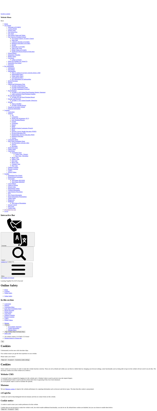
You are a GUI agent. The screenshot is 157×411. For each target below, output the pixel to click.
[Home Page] (7, 278)
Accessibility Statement (14, 326)
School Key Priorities (14, 55)
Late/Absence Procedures (15, 192)
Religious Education (17, 136)
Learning (7, 110)
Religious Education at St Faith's (21, 43)
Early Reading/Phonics (18, 120)
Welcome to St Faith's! (14, 27)
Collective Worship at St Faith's (21, 42)
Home (6, 24)
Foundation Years (17, 152)
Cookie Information (13, 328)
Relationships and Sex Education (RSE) (23, 134)
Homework (11, 200)
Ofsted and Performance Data (16, 84)
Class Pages (11, 151)
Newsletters (11, 69)
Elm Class (14, 161)
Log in (6, 211)
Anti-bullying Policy (17, 77)
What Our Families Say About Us (17, 61)
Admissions (11, 68)
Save (16, 409)
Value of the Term (17, 48)
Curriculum (11, 112)
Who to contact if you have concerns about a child (26, 73)
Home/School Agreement (15, 177)
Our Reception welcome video (20, 143)
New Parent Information (15, 195)
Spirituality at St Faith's (18, 46)
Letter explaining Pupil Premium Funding (23, 94)
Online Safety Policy (18, 76)
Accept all (10, 360)
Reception (14, 146)
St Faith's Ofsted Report (18, 86)
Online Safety (12, 149)
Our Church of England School (17, 37)
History (14, 125)
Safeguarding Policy (17, 74)
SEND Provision (13, 81)
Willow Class (15, 159)
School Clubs (12, 187)
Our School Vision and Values (16, 35)
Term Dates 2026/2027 (18, 182)
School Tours (12, 30)
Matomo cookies (10, 389)
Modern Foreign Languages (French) (22, 128)
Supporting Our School (14, 63)
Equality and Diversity (14, 99)
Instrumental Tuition (14, 188)
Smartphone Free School (15, 175)
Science (14, 138)
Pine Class (15, 165)
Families (6, 174)
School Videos (12, 172)
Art (13, 115)
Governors (11, 58)
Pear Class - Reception (21, 156)
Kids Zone (11, 206)
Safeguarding (12, 71)
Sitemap (6, 323)
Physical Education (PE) (19, 133)
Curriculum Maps (13, 139)
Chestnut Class (16, 164)
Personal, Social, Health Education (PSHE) (24, 131)
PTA (9, 193)
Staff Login (7, 333)
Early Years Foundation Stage (16, 141)
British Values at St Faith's (19, 50)
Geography (15, 123)
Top (2, 341)
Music (13, 130)
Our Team (11, 33)
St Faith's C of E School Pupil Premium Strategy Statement (28, 92)
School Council (12, 205)
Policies (10, 82)
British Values (12, 56)
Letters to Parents (17, 59)
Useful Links (11, 208)
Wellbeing (11, 201)
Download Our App (10, 209)
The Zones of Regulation (19, 203)
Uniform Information (14, 190)
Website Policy (12, 330)
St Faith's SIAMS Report (19, 105)
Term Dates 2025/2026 (18, 180)
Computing (15, 117)
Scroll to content (5, 14)
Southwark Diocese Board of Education (23, 51)
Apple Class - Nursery (21, 154)
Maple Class (15, 157)
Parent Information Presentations (17, 196)
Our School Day (12, 32)
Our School (7, 25)
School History (12, 53)
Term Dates (11, 179)
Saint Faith (15, 40)
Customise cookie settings (22, 360)
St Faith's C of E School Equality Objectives (24, 100)
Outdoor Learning (13, 167)
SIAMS (14, 45)
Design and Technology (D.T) (20, 118)
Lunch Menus (12, 183)
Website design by (13, 338)
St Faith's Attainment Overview (21, 89)
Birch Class (15, 162)
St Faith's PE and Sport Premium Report (23, 97)
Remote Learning (13, 169)
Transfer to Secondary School (16, 107)
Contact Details (12, 29)
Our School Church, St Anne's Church (23, 38)
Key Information (9, 66)
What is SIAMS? (16, 104)
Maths (13, 126)
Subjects (10, 113)
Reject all (3, 360)
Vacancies (11, 64)
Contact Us (4, 262)
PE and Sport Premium (14, 95)
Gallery (10, 170)
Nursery (14, 144)
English (14, 121)
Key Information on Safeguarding (21, 79)
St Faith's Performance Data (20, 87)
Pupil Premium (12, 90)
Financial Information (14, 108)
